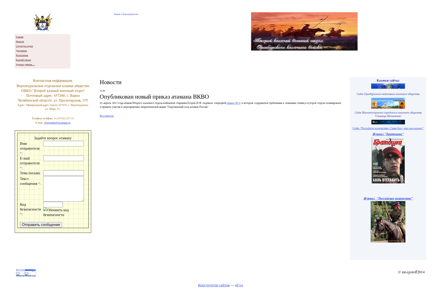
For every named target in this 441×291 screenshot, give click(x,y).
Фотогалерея (22, 55)
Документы (21, 50)
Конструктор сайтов (214, 284)
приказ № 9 (233, 103)
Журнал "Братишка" (388, 133)
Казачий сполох (23, 59)
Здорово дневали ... (25, 64)
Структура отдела (24, 46)
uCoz (239, 284)
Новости (20, 41)
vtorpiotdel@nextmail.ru (57, 122)
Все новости (107, 115)
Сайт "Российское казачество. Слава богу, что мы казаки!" (388, 128)
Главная (19, 36)
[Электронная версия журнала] (388, 182)
